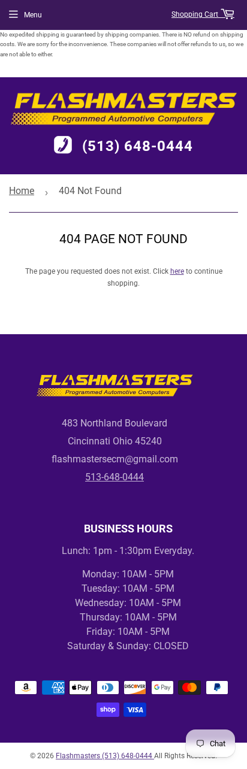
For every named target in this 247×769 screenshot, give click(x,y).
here (177, 271)
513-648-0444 (114, 477)
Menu (33, 15)
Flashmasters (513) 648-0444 (105, 756)
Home (21, 190)
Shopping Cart (195, 14)
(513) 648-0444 (137, 146)
